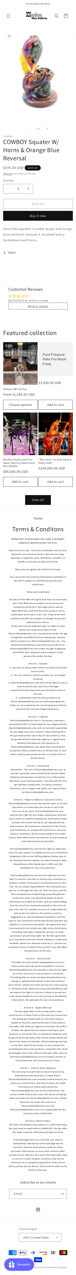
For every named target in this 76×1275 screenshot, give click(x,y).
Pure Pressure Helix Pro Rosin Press (54, 359)
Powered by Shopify (55, 1267)
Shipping (7, 173)
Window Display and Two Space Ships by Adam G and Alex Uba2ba (19, 462)
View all (38, 500)
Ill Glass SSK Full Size (15, 389)
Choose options (20, 405)
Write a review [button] (38, 306)
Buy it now (38, 216)
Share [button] (12, 252)
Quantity (8, 180)
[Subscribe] (62, 1194)
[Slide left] (28, 128)
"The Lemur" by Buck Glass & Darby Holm (54, 461)
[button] (8, 15)
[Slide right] (47, 128)
